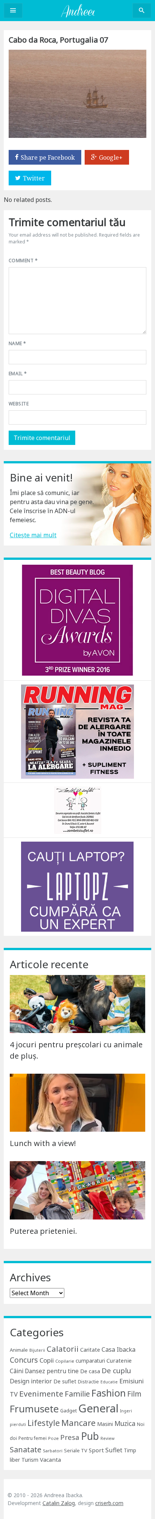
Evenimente (41, 1393)
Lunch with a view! (43, 1143)
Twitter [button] (34, 178)
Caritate (90, 1349)
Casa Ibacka (118, 1349)
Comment (23, 260)
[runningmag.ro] (77, 731)
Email (18, 373)
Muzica (124, 1423)
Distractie (88, 1381)
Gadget (68, 1410)
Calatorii (63, 1348)
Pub (90, 1436)
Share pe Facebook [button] (48, 157)
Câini (16, 1371)
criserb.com (109, 1503)
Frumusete (34, 1408)
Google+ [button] (111, 157)
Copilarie (64, 1361)
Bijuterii (37, 1350)
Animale (19, 1349)
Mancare (78, 1422)
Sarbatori (52, 1450)
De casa (90, 1371)
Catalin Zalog (59, 1503)
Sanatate (25, 1449)
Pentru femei (32, 1438)
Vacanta (50, 1459)
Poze (53, 1438)
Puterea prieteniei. (43, 1231)
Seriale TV (75, 1450)
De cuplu (116, 1370)
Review (107, 1438)
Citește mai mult (33, 535)
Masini (105, 1423)
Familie (77, 1394)
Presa (69, 1437)
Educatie (109, 1382)
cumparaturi (90, 1360)
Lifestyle (43, 1422)
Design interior (31, 1381)
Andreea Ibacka (77, 10)
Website (19, 403)
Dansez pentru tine (52, 1371)
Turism (29, 1459)
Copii (47, 1360)
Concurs (24, 1360)
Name (17, 343)
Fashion (108, 1392)
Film (134, 1394)
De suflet (64, 1381)
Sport (96, 1450)
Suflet (113, 1450)
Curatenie (119, 1360)
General (98, 1408)
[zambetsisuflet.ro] (77, 809)
